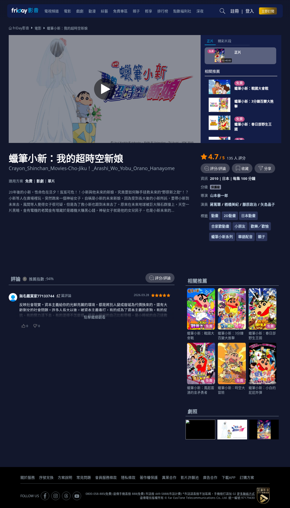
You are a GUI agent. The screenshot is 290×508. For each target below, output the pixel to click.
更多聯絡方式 (246, 494)
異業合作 (169, 477)
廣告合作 (210, 477)
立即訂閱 (268, 11)
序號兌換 (46, 477)
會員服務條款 (106, 477)
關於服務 (27, 477)
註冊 (234, 11)
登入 (249, 11)
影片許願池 (190, 477)
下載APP (228, 477)
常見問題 (83, 477)
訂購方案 (247, 477)
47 (58, 295)
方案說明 (65, 477)
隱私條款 (128, 477)
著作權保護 (149, 477)
